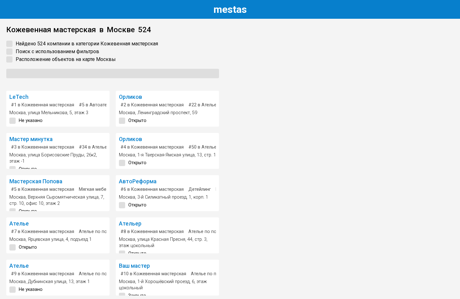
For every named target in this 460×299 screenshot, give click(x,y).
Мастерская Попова (35, 181)
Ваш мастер (134, 266)
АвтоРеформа (137, 181)
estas (230, 9)
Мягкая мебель (95, 189)
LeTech (18, 97)
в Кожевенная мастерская (42, 105)
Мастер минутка (31, 139)
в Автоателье (97, 105)
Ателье (19, 223)
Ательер (130, 223)
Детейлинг (199, 189)
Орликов (130, 97)
